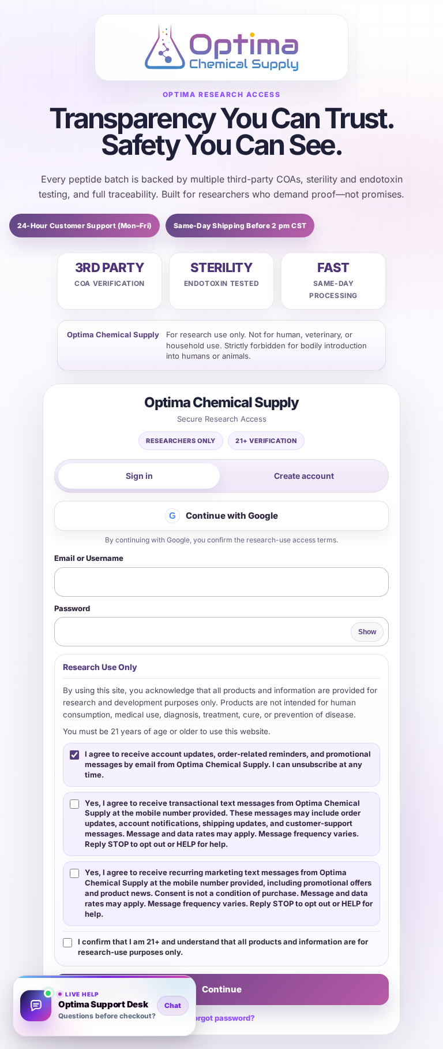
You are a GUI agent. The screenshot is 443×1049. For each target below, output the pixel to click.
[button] (104, 1005)
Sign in (139, 476)
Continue (222, 989)
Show (367, 632)
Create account (304, 476)
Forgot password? (222, 1017)
